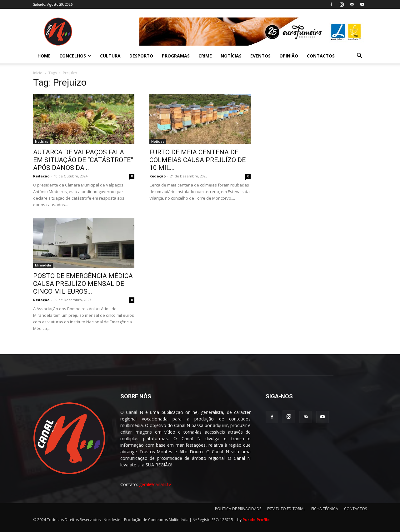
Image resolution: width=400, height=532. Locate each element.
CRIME (205, 56)
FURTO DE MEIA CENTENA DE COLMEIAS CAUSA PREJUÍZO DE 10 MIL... (197, 160)
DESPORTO (141, 56)
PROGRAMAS (176, 56)
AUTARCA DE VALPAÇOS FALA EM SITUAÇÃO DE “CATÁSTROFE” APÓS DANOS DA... (83, 160)
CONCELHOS (72, 56)
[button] (359, 56)
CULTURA (110, 56)
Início (37, 73)
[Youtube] (362, 4)
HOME (44, 56)
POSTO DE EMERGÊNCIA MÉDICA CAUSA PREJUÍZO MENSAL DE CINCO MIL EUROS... (83, 283)
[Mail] (352, 4)
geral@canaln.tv (155, 484)
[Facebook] (331, 4)
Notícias (41, 141)
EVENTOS (260, 56)
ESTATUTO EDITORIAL (286, 508)
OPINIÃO (288, 56)
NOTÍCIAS (231, 56)
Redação (41, 176)
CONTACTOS (321, 56)
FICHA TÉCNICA (324, 508)
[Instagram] (341, 4)
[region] (253, 31)
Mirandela (43, 265)
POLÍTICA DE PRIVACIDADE (238, 508)
